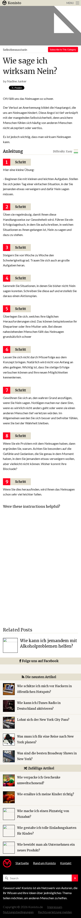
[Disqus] (40, 570)
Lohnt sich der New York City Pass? (43, 720)
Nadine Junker (17, 81)
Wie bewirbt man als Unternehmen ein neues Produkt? (46, 847)
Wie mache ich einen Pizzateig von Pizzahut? (43, 814)
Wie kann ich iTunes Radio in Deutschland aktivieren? (39, 705)
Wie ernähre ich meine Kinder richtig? (45, 794)
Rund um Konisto (44, 863)
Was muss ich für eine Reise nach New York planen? (45, 739)
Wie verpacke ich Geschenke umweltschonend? (38, 780)
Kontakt (65, 863)
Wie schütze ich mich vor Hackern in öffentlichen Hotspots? (44, 689)
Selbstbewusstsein (15, 49)
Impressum (54, 907)
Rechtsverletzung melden (55, 912)
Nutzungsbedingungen (18, 912)
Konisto (14, 3)
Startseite (22, 863)
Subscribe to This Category (63, 49)
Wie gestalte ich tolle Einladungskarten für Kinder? (46, 830)
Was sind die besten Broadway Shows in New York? (47, 756)
